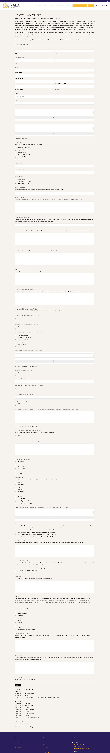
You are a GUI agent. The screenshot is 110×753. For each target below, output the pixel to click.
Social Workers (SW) (23, 342)
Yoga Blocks (21, 487)
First (16, 53)
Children (45, 744)
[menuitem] (38, 6)
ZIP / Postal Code (19, 89)
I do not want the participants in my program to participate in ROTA (35, 536)
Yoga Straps (21, 484)
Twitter (19, 620)
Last (56, 53)
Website (20, 622)
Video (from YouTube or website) (26, 629)
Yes (19, 318)
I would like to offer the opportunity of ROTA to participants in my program (37, 534)
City (16, 83)
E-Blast (19, 627)
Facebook (20, 618)
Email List (20, 611)
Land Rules (45, 747)
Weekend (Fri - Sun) (23, 179)
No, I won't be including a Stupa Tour (27, 570)
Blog (94, 1)
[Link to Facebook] (102, 6)
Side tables (21, 491)
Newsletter (20, 625)
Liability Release (47, 750)
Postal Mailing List (22, 613)
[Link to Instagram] (104, 6)
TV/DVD (20, 464)
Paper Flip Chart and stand (25, 501)
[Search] (96, 6)
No (18, 320)
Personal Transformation (24, 154)
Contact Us (99, 1)
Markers (20, 496)
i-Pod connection (22, 471)
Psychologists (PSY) (23, 339)
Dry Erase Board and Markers (25, 503)
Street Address (19, 72)
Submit (17, 685)
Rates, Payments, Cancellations (50, 742)
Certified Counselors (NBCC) (25, 337)
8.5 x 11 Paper (21, 498)
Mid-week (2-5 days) (23, 183)
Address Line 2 (19, 78)
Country (57, 89)
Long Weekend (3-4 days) (24, 181)
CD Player (20, 473)
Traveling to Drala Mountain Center (23, 742)
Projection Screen (22, 466)
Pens (19, 494)
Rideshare (17, 744)
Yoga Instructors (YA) (23, 344)
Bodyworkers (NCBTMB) (24, 335)
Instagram (20, 615)
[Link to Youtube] (107, 6)
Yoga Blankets (21, 489)
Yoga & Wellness (22, 150)
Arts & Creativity (22, 152)
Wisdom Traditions (23, 157)
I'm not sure (21, 572)
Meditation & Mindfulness (24, 147)
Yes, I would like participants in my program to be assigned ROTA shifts (36, 532)
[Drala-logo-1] (11, 6)
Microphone (21, 461)
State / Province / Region (62, 83)
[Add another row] (53, 117)
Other (19, 159)
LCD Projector (21, 468)
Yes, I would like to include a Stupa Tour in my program (32, 568)
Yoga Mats (20, 482)
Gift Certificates (18, 747)
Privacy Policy (105, 1)
